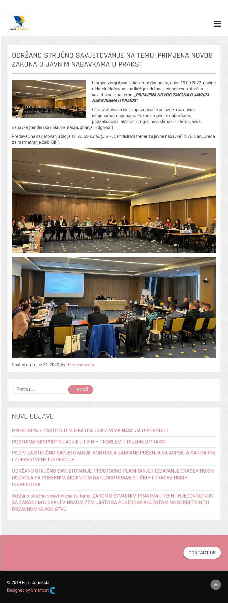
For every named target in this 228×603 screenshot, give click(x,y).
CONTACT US (202, 552)
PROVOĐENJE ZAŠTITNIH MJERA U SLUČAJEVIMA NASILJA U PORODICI (90, 430)
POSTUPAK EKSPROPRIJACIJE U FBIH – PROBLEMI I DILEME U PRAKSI (89, 442)
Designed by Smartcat (28, 590)
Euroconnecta (81, 364)
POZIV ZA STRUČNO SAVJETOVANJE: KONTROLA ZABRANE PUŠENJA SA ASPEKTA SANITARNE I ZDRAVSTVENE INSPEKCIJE (113, 456)
